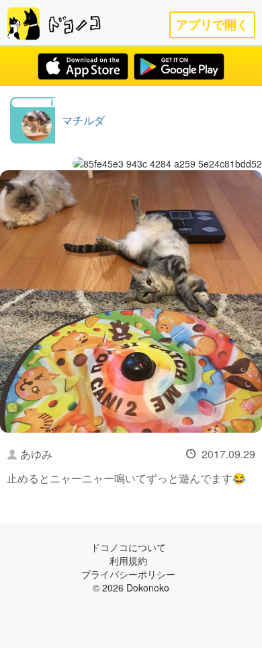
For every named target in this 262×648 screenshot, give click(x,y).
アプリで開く (212, 24)
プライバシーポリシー (128, 574)
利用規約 (128, 560)
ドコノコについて (128, 547)
